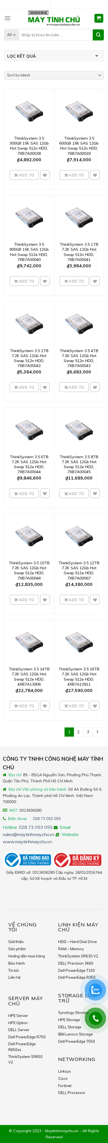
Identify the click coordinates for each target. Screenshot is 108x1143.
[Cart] (99, 18)
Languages (56, 4)
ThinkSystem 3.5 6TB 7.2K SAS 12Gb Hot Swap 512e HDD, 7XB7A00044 (29, 464)
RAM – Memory (71, 949)
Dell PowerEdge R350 (77, 977)
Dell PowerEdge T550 (76, 1041)
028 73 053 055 (47, 818)
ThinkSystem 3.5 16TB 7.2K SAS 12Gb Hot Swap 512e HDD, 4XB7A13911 (78, 677)
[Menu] (7, 18)
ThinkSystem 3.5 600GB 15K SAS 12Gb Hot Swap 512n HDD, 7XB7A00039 (79, 146)
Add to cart (26, 177)
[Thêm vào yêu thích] (45, 175)
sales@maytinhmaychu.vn (28, 834)
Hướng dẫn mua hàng (26, 956)
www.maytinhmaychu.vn (27, 841)
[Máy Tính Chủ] (54, 18)
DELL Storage (69, 1027)
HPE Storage (69, 1020)
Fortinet (64, 1085)
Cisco (63, 1078)
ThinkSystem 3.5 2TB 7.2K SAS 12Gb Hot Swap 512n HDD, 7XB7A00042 (29, 358)
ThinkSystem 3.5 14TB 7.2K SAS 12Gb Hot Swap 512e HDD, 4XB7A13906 (29, 677)
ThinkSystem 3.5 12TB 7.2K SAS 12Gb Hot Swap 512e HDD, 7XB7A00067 (78, 570)
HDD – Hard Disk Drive (77, 941)
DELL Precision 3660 (75, 963)
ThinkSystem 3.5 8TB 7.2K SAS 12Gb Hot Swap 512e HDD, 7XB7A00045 (79, 464)
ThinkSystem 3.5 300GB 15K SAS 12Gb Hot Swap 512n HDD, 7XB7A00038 (29, 146)
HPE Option (18, 1023)
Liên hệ (14, 977)
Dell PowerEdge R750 (27, 1037)
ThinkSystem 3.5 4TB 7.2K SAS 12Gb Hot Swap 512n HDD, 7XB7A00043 (79, 358)
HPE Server (18, 1015)
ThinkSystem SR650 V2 (25, 1059)
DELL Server (18, 1029)
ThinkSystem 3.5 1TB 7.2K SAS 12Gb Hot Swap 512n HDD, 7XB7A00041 (79, 252)
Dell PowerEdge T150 (76, 970)
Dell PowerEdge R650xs (22, 1047)
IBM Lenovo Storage (75, 1034)
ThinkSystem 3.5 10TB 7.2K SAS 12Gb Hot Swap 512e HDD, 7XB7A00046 (29, 570)
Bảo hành (16, 963)
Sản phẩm (17, 949)
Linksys (64, 1071)
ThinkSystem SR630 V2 (78, 956)
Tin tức (13, 970)
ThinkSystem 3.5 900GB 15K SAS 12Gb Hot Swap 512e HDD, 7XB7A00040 (29, 252)
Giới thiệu (16, 941)
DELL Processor (71, 1092)
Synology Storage (73, 1012)
